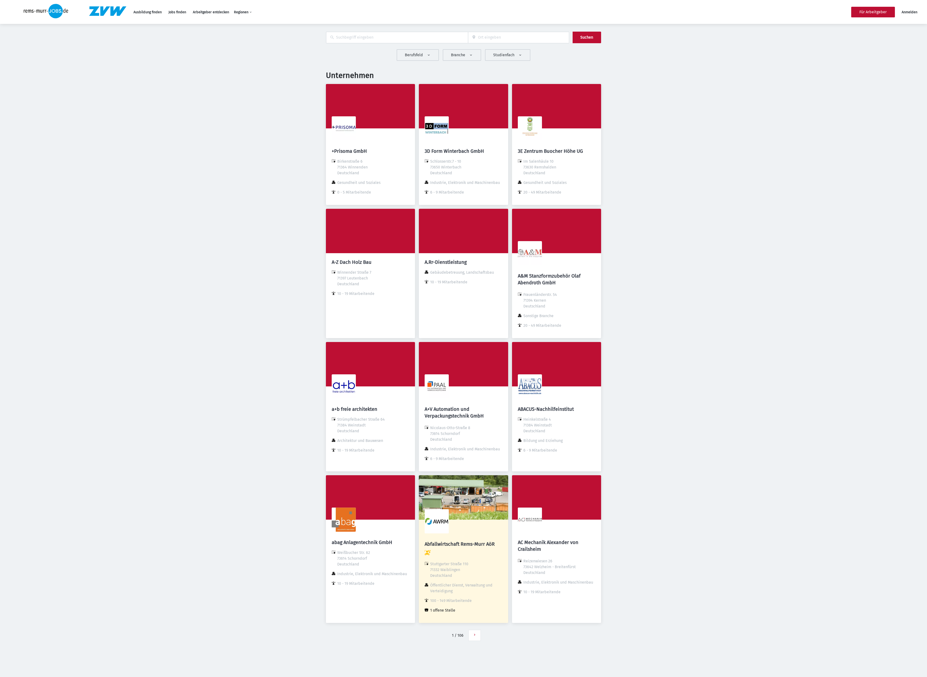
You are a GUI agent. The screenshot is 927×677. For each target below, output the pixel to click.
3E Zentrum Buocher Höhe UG (550, 151)
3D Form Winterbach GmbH (454, 151)
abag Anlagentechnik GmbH (362, 542)
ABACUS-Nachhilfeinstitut (546, 409)
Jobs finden (177, 12)
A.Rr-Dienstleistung (446, 262)
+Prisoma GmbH (349, 151)
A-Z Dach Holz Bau (352, 262)
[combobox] (397, 37)
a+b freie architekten (354, 409)
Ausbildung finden (147, 12)
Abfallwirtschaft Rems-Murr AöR (460, 544)
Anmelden (909, 12)
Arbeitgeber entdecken (211, 12)
